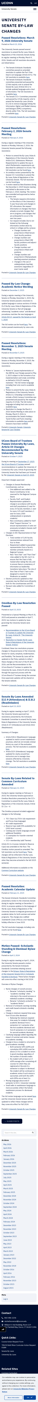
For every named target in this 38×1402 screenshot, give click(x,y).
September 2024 (10, 1207)
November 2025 (9, 1166)
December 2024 (9, 1196)
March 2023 (8, 1251)
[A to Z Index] (35, 3)
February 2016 (9, 1277)
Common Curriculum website (13, 870)
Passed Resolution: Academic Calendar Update (18, 888)
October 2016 (8, 1269)
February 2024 (9, 1222)
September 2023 (10, 1236)
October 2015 (8, 1284)
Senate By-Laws (8, 1351)
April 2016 (7, 1273)
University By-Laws (9, 1355)
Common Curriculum (9, 1373)
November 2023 (9, 1229)
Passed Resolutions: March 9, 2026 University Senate (18, 39)
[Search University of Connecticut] (31, 3)
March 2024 (8, 1218)
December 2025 (9, 1163)
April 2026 (7, 1148)
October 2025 (8, 1170)
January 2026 (8, 1159)
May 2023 (7, 1244)
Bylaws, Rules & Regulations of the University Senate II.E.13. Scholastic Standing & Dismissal (18, 974)
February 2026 (9, 1155)
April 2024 (7, 1214)
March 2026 (8, 1152)
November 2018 (9, 1266)
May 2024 (7, 1211)
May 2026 (7, 1144)
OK (28, 1397)
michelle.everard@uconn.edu (15, 1321)
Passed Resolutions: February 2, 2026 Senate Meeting (16, 131)
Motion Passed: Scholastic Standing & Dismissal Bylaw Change (18, 949)
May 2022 (7, 1262)
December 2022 (9, 1258)
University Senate (9, 9)
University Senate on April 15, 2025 (20, 475)
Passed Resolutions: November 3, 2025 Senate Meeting (17, 346)
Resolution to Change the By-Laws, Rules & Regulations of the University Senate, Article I (20, 642)
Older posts (12, 1121)
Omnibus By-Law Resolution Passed (19, 604)
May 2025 (7, 1181)
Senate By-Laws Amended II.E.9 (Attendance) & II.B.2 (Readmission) (18, 699)
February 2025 (9, 1192)
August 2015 (8, 1288)
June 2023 (7, 1240)
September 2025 (10, 1174)
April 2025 (7, 1185)
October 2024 (8, 1203)
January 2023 (8, 1255)
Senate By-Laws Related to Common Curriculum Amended (18, 781)
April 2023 (7, 1247)
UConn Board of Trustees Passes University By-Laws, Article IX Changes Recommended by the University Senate (18, 447)
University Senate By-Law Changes (22, 117)
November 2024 (9, 1200)
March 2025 (8, 1188)
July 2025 (7, 1177)
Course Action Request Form (12, 1342)
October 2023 (8, 1233)
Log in (5, 1299)
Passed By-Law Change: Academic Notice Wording (17, 285)
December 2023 (9, 1225)
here (28, 77)
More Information (13, 1398)
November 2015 (9, 1280)
